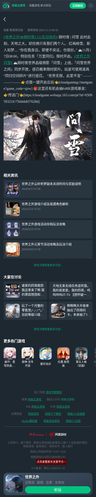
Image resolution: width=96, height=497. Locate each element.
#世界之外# (12, 37)
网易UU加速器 (76, 414)
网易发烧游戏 (52, 421)
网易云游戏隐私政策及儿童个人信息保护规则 (60, 442)
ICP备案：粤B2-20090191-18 (48, 468)
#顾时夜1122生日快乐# (40, 37)
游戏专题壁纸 (54, 392)
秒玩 (57, 490)
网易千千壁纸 (53, 414)
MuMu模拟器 (29, 421)
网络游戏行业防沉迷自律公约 (48, 457)
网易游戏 (33, 414)
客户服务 (26, 442)
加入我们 (67, 446)
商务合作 (54, 446)
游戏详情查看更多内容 (47, 265)
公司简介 (13, 442)
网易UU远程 (73, 421)
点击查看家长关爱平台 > (51, 461)
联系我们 (41, 446)
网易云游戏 (34, 399)
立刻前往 (77, 5)
